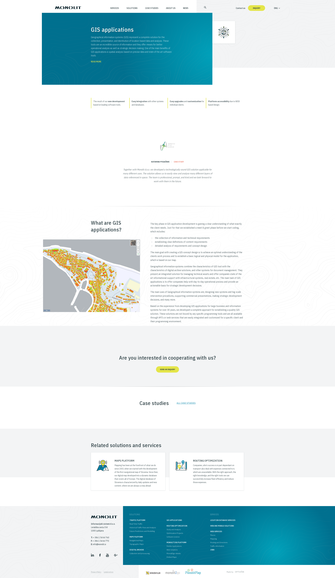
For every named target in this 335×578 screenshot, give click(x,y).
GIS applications (174, 520)
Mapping (213, 539)
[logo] (68, 6)
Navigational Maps (136, 540)
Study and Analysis (174, 529)
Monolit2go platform (176, 542)
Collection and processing (140, 553)
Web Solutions (172, 550)
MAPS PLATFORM (124, 460)
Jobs (212, 550)
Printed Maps (172, 557)
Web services (216, 531)
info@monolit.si (98, 544)
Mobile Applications (174, 546)
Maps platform (136, 537)
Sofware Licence (173, 537)
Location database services (222, 520)
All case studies (186, 403)
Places (212, 535)
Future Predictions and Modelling (142, 531)
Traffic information (217, 546)
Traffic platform (137, 520)
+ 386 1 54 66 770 (100, 541)
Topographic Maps (137, 544)
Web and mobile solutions (222, 526)
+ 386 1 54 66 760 (100, 537)
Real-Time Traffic (136, 524)
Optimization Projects (175, 533)
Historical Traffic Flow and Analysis (143, 527)
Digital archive (137, 550)
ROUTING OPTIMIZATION (207, 460)
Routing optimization (177, 526)
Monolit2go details (174, 553)
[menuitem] (201, 8)
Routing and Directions (219, 542)
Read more (96, 61)
